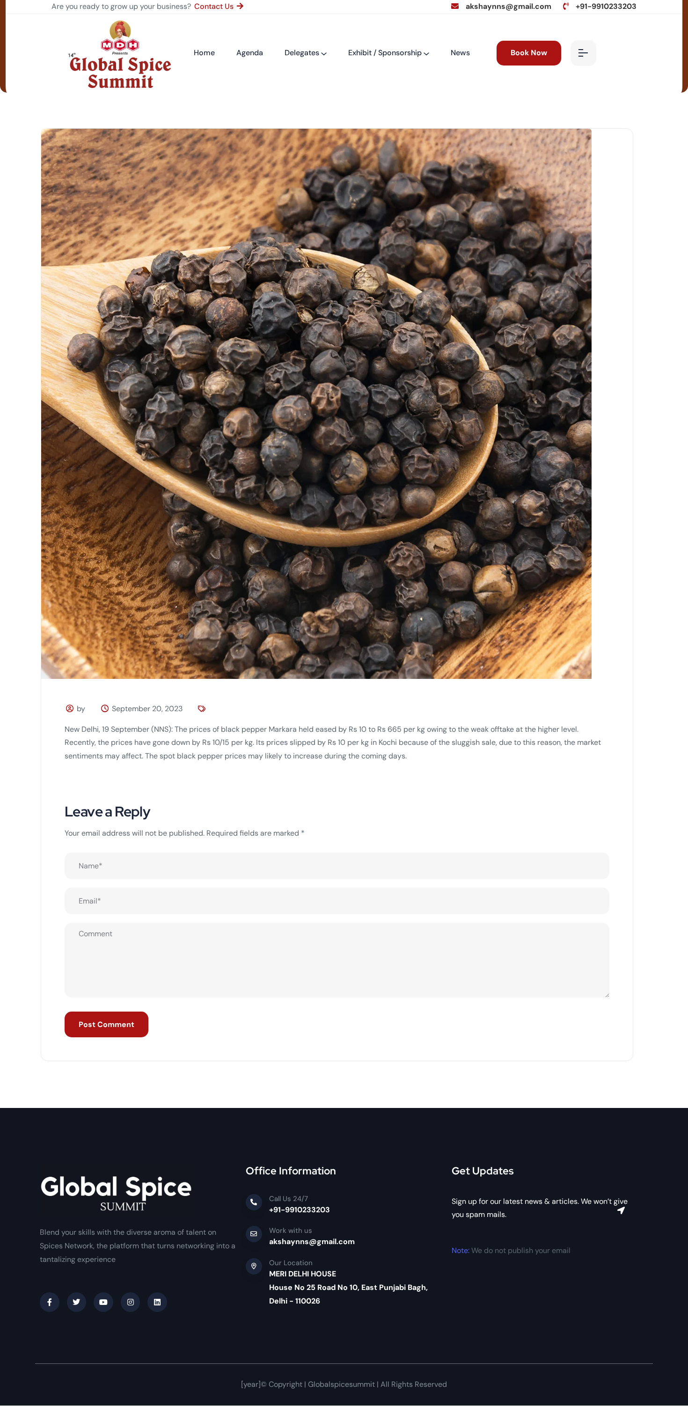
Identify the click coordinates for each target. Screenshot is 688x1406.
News (460, 53)
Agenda (249, 53)
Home (204, 53)
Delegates (302, 53)
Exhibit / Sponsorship (385, 53)
